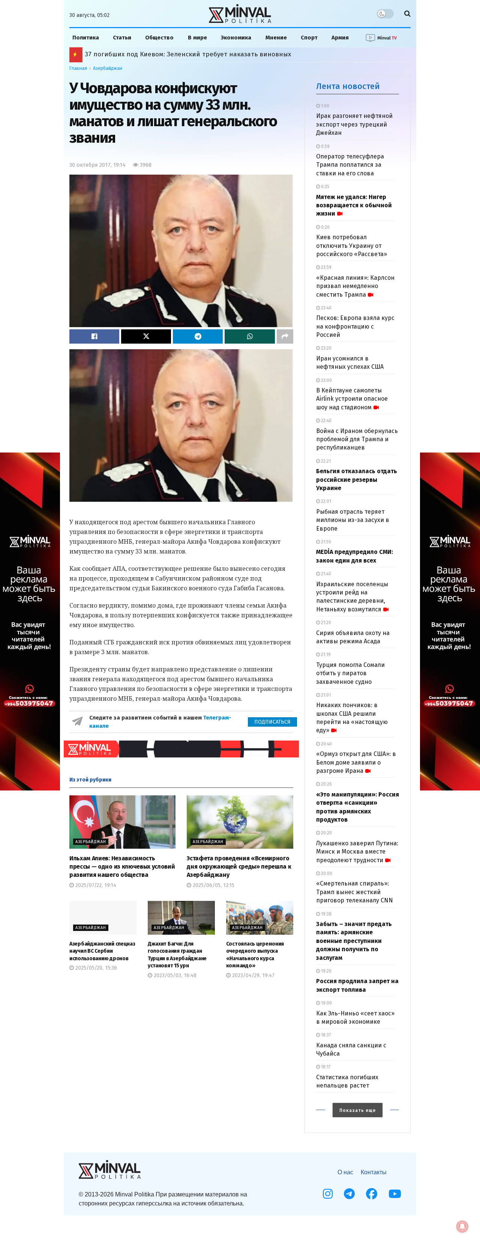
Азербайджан (107, 68)
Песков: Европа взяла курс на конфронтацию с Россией (355, 326)
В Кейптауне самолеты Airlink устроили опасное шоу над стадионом (352, 399)
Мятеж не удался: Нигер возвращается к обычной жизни (354, 205)
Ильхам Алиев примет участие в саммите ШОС (158, 54)
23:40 (326, 308)
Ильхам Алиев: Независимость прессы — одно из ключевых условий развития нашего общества (122, 867)
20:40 (326, 744)
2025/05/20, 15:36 (95, 968)
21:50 (325, 542)
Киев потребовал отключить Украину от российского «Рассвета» (351, 246)
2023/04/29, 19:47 (252, 975)
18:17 (325, 1067)
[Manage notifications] (462, 1226)
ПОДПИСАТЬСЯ (272, 722)
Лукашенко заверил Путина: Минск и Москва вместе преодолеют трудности (357, 852)
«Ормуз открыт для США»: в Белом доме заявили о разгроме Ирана (356, 762)
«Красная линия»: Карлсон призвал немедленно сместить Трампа (355, 286)
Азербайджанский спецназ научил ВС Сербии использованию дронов (102, 951)
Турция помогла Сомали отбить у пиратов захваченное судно (350, 673)
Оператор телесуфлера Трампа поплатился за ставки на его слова (350, 165)
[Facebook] (371, 1193)
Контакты (374, 1172)
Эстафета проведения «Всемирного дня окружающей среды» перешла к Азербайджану (239, 867)
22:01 (325, 501)
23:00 (326, 380)
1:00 (324, 106)
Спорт (309, 37)
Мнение (276, 37)
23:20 (326, 348)
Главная (78, 68)
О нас (345, 1172)
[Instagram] (328, 1193)
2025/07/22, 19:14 (95, 885)
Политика (85, 37)
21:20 (325, 622)
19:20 (326, 971)
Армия (340, 37)
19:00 (326, 1003)
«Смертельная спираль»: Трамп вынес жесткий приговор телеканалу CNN (354, 892)
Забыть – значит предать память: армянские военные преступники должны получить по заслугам (354, 940)
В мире (197, 37)
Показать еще (357, 1110)
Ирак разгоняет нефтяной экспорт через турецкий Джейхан (354, 124)
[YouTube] (394, 1193)
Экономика (236, 37)
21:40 (325, 573)
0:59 (325, 146)
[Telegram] (349, 1193)
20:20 (326, 833)
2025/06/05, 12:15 (212, 885)
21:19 (325, 654)
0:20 (325, 227)
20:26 (326, 784)
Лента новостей (348, 86)
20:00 (326, 873)
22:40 (326, 420)
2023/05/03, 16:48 (174, 975)
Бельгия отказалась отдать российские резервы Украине (356, 480)
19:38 (326, 914)
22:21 (325, 461)
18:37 (325, 1035)
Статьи (122, 37)
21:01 (325, 695)
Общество (159, 37)
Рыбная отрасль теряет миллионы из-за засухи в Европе (352, 520)
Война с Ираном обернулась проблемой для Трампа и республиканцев (357, 439)
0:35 (324, 186)
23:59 (326, 267)
